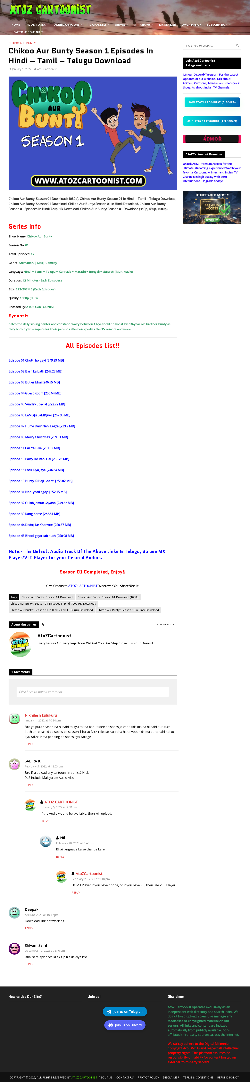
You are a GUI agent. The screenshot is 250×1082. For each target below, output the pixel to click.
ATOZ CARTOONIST (61, 801)
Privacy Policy (148, 1077)
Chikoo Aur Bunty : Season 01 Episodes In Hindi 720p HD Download (53, 603)
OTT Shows (142, 25)
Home (16, 25)
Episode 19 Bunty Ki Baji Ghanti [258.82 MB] (40, 481)
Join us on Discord (128, 1025)
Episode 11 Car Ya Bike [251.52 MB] (34, 448)
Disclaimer (167, 25)
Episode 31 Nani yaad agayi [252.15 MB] (38, 492)
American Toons (66, 25)
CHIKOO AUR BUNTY (22, 43)
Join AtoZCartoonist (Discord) (212, 102)
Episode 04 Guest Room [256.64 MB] (35, 393)
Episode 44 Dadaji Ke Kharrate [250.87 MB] (40, 525)
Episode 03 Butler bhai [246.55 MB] (34, 382)
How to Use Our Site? (27, 32)
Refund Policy (228, 1077)
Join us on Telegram (128, 1011)
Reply (29, 744)
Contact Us (125, 1077)
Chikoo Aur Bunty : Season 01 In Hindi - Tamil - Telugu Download (52, 610)
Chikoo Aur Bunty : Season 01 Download (47, 597)
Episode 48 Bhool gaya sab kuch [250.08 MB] (41, 536)
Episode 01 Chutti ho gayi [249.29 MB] (36, 360)
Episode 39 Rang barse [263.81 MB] (34, 514)
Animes (120, 25)
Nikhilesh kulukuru (41, 715)
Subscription (217, 25)
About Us (105, 1077)
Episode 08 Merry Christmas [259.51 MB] (38, 437)
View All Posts (165, 624)
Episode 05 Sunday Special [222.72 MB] (37, 404)
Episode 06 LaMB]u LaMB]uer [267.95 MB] (39, 415)
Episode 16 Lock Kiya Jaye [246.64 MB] (36, 470)
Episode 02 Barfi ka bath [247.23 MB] (35, 371)
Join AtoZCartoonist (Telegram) (212, 121)
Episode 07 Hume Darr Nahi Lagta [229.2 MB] (42, 426)
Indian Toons (36, 25)
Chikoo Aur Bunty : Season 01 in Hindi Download (128, 610)
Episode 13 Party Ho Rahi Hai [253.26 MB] (39, 459)
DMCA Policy (191, 25)
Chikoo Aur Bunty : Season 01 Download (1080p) (108, 597)
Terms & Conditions (198, 1077)
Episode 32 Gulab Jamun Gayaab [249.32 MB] (41, 503)
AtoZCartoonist (47, 69)
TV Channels (97, 25)
